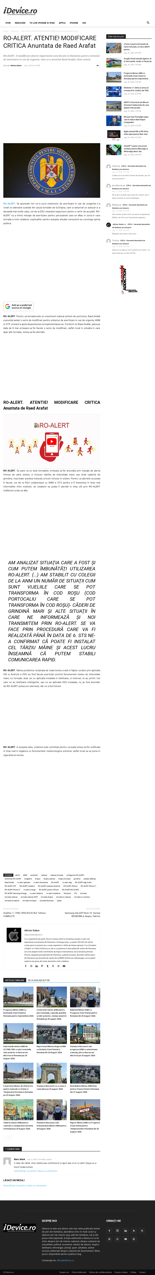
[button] (148, 23)
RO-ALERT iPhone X (12, 889)
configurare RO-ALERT (75, 875)
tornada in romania (82, 897)
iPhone (74, 22)
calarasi (44, 875)
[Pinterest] (43, 966)
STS (75, 893)
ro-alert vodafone (53, 893)
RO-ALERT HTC (10, 886)
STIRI (8, 22)
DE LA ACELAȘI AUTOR (39, 980)
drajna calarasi (49, 879)
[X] (54, 966)
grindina (77, 879)
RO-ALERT (55, 882)
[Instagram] (32, 966)
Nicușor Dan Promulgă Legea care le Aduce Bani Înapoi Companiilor (136, 119)
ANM (25, 875)
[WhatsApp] (117, 1239)
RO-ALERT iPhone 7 (88, 886)
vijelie (59, 900)
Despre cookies (121, 1272)
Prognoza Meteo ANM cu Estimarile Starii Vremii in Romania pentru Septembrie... (137, 76)
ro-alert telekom (36, 893)
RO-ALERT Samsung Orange (16, 893)
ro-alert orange (29, 889)
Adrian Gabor (16, 65)
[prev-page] (5, 1138)
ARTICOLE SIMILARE (14, 980)
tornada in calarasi (63, 897)
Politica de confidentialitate (100, 1272)
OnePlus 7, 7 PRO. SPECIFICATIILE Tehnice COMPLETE (24, 915)
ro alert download (40, 882)
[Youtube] (65, 966)
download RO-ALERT (13, 879)
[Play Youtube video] (51, 441)
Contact (142, 1272)
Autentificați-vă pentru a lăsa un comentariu (35, 1171)
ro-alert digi (67, 882)
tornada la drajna (29, 900)
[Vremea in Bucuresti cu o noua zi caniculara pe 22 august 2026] (52, 1073)
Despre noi (64, 1272)
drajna (37, 879)
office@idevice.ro (65, 1260)
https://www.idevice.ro (33, 935)
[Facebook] (26, 966)
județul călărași (90, 879)
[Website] (59, 966)
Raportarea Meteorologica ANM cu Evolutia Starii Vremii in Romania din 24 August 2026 (51, 1049)
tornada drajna (47, 897)
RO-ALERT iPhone (70, 886)
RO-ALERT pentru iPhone (49, 889)
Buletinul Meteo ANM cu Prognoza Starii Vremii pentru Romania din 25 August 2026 (83, 1013)
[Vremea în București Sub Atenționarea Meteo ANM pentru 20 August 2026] (52, 1109)
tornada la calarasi (12, 900)
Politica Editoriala (79, 1272)
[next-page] (10, 1138)
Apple (62, 22)
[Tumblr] (48, 966)
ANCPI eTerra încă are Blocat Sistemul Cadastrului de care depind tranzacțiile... (136, 105)
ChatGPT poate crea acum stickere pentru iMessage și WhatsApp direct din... (136, 149)
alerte (17, 875)
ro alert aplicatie (23, 882)
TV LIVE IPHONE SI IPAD (42, 22)
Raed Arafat (9, 882)
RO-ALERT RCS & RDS (70, 889)
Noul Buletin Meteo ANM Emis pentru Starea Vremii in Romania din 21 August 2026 (84, 1089)
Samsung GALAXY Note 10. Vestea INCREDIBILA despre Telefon (82, 915)
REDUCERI (20, 22)
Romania (15, 31)
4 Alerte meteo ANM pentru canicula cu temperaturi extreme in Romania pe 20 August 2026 (18, 1125)
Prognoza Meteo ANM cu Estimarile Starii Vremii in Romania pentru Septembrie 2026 (18, 1013)
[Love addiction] (129, 294)
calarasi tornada (56, 875)
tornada (83, 893)
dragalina (28, 879)
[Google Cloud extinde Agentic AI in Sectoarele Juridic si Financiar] (113, 62)
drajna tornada (64, 879)
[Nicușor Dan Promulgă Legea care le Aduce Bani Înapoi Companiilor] (113, 121)
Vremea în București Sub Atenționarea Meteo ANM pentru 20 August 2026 (51, 1125)
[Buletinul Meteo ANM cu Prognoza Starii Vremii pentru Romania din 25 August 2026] (85, 997)
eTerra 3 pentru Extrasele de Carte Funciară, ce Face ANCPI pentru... (137, 47)
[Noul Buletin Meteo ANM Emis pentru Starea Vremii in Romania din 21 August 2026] (85, 1073)
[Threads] (134, 1239)
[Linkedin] (37, 966)
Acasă (5, 31)
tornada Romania (47, 900)
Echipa (133, 1272)
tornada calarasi (11, 897)
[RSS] (134, 1231)
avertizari (34, 875)
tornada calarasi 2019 (29, 897)
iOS (84, 22)
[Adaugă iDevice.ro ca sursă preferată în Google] (51, 306)
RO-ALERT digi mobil (83, 882)
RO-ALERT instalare (27, 886)
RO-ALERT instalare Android (49, 886)
